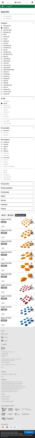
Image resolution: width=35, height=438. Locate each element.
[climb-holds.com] (2, 6)
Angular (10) (6, 28)
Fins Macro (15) (6, 61)
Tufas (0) (5, 162)
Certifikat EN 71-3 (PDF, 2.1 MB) (8, 374)
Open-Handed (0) (7, 177)
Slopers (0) (5, 160)
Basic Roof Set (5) (7, 30)
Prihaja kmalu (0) (7, 123)
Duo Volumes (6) (7, 47)
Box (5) (5, 34)
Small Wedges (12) (7, 85)
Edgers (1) (5, 56)
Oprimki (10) (6, 130)
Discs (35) (5, 43)
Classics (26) (6, 36)
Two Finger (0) (6, 175)
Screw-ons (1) (6, 157)
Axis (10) (5, 103)
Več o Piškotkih (4, 436)
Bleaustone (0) (6, 105)
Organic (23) (6, 76)
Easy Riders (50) (7, 52)
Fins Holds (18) (6, 58)
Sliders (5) (5, 83)
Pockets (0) (5, 153)
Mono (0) (5, 172)
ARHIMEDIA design (8, 401)
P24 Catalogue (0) (7, 16)
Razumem (29, 432)
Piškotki (3, 394)
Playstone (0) (6, 112)
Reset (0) (5, 114)
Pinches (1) (5, 151)
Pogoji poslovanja (5, 396)
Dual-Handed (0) (7, 179)
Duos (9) (5, 50)
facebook (5, 337)
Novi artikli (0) (6, 121)
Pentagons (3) (6, 78)
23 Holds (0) (6, 101)
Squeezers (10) (6, 89)
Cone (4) (5, 39)
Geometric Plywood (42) (8, 69)
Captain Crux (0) (7, 108)
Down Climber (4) (7, 45)
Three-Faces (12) (7, 91)
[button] (17, 128)
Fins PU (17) (6, 63)
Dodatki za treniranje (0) (8, 166)
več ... (2, 367)
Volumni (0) (5, 135)
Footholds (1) (6, 142)
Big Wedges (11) (7, 32)
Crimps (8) (5, 144)
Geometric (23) (6, 67)
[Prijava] (32, 2)
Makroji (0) (5, 133)
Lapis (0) (5, 110)
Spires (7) (5, 87)
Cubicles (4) (6, 41)
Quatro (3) (5, 80)
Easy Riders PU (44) (7, 54)
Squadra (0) (6, 116)
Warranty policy (5, 398)
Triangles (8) (6, 94)
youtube (5, 340)
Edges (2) (5, 146)
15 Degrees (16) (6, 25)
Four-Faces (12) (6, 65)
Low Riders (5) (6, 74)
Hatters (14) (6, 72)
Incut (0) (5, 170)
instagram (5, 333)
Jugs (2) (5, 149)
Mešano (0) (5, 164)
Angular (10, 6)
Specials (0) (6, 155)
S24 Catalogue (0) (7, 18)
